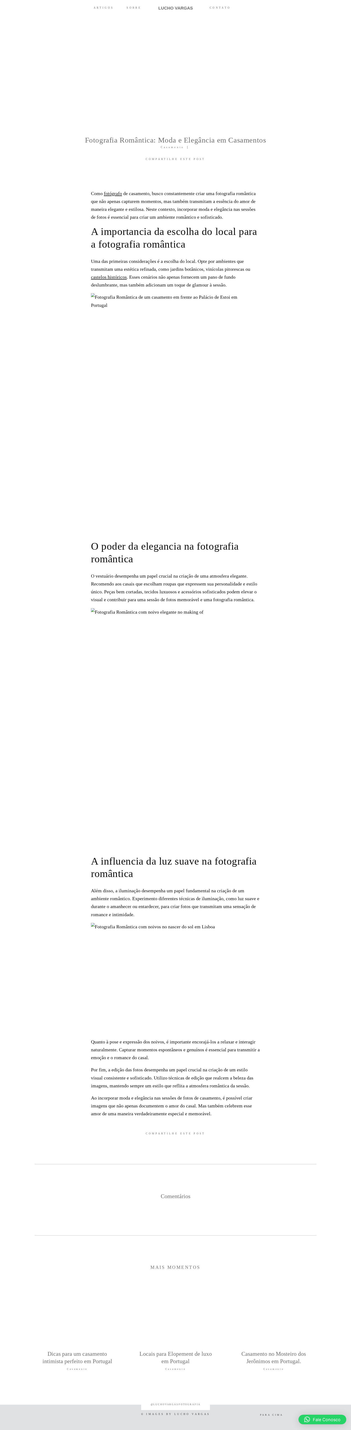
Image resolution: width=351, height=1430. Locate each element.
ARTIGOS (104, 7)
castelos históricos (109, 277)
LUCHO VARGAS (175, 8)
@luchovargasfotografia (176, 1404)
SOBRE (134, 7)
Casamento (172, 147)
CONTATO (220, 7)
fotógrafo (113, 193)
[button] (322, 1419)
